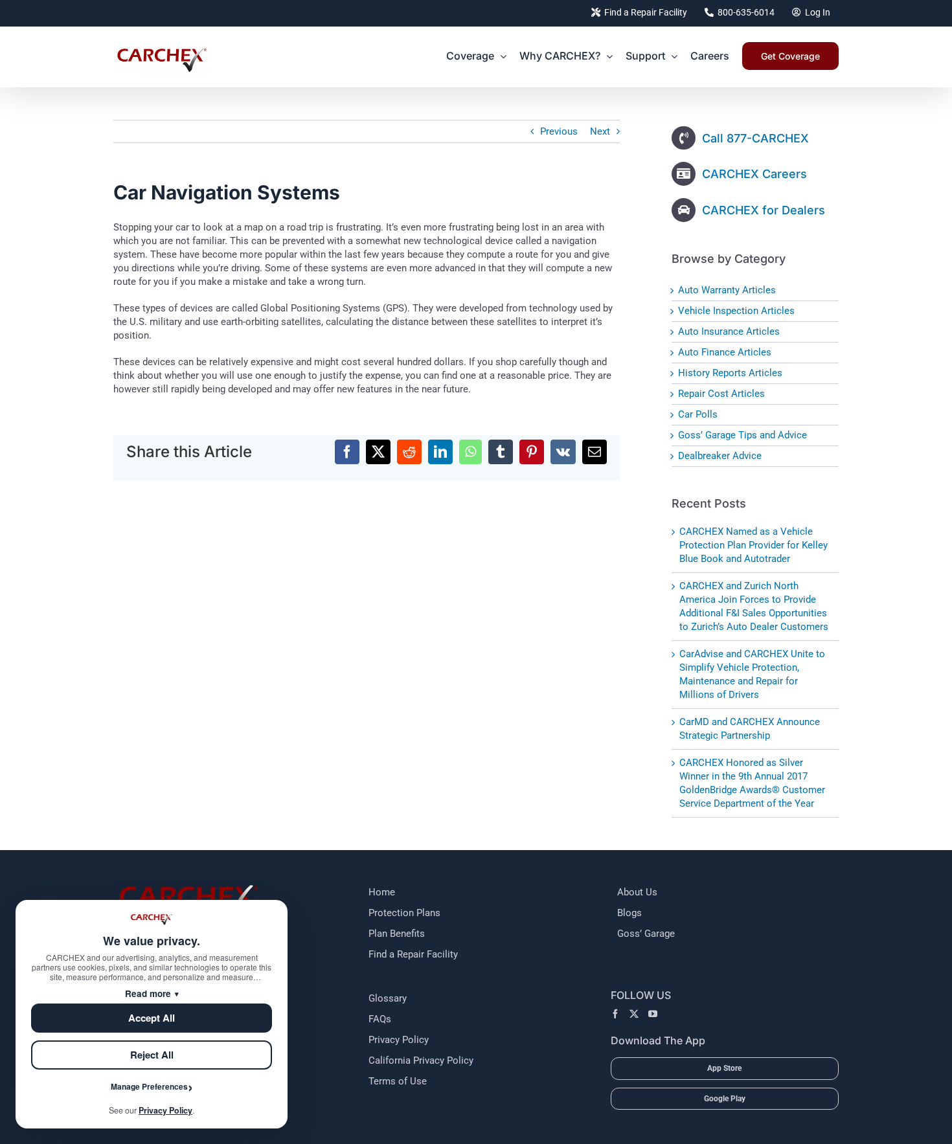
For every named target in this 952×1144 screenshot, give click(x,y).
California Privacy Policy (420, 1060)
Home (381, 892)
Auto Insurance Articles (729, 331)
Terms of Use (397, 1081)
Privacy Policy (398, 1040)
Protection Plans (404, 913)
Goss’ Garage (646, 933)
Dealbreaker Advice (720, 456)
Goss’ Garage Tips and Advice (742, 435)
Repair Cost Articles (721, 393)
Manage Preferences (149, 1086)
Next (600, 131)
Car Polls (698, 414)
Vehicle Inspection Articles (736, 311)
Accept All (151, 1018)
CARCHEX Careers (754, 174)
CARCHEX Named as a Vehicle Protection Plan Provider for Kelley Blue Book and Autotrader (753, 545)
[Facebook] (615, 1013)
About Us (637, 892)
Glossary (387, 998)
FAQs (379, 1019)
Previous (559, 131)
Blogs (629, 913)
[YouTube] (652, 1013)
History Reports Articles (730, 373)
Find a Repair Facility (413, 954)
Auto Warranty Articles (727, 290)
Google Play (724, 1098)
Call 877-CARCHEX (755, 138)
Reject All (152, 1055)
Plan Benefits (396, 933)
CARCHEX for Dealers (763, 210)
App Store (724, 1068)
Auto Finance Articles (724, 352)
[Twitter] (634, 1013)
